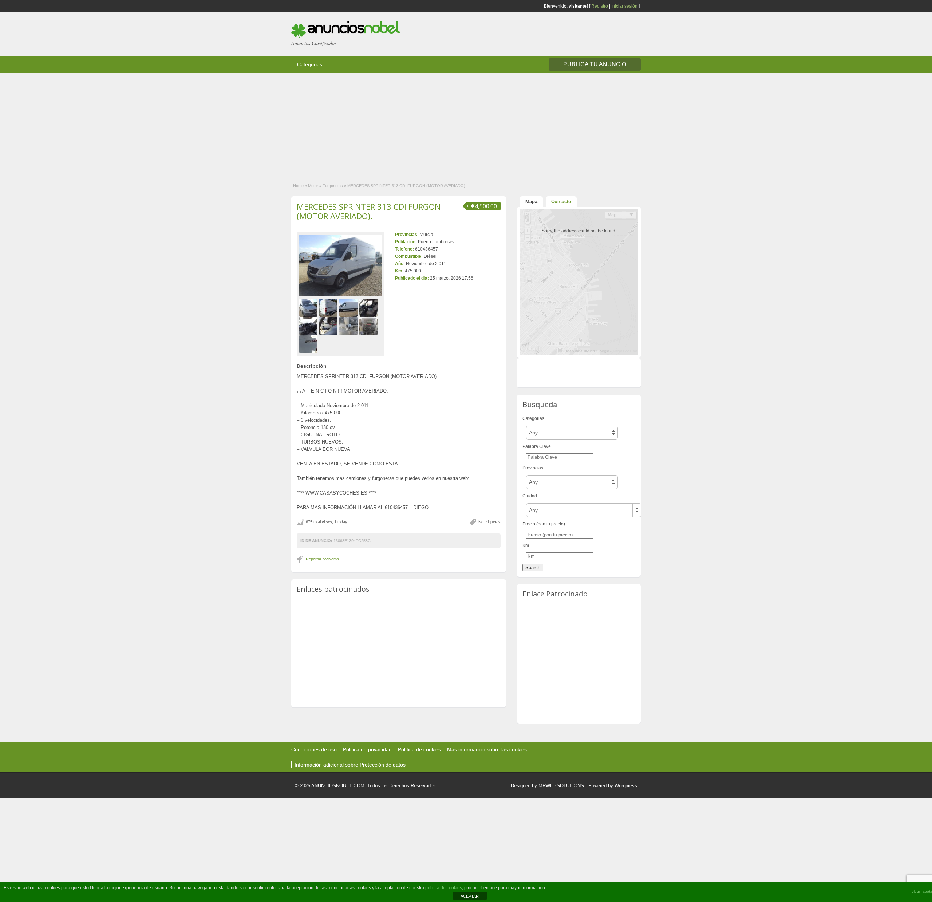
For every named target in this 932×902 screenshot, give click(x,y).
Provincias (532, 467)
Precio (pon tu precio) (543, 524)
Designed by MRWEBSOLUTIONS (547, 785)
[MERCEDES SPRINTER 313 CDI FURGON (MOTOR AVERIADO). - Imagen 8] (369, 325)
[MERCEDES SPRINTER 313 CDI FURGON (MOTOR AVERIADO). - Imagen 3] (349, 307)
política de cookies (443, 887)
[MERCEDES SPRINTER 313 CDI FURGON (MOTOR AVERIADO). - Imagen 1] (309, 307)
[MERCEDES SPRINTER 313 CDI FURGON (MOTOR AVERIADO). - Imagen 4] (369, 307)
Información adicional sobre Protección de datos (350, 765)
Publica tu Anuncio (594, 64)
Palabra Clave (536, 446)
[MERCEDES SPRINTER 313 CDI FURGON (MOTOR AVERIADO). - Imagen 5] (309, 325)
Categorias (309, 64)
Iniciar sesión (624, 6)
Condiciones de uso (314, 749)
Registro (599, 6)
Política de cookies (419, 749)
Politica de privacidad (367, 749)
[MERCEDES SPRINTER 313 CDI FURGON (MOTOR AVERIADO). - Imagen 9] (309, 343)
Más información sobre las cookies (487, 749)
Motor (313, 186)
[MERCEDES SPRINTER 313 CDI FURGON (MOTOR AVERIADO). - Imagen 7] (349, 325)
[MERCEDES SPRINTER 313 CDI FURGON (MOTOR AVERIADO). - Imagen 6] (329, 325)
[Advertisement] (218, 124)
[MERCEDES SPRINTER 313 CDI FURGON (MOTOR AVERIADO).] (340, 265)
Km (525, 545)
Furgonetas (333, 186)
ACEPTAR (470, 896)
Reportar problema (322, 559)
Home (298, 186)
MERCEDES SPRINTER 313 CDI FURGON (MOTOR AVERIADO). (369, 211)
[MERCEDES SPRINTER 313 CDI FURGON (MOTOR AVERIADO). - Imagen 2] (329, 307)
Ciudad (529, 496)
